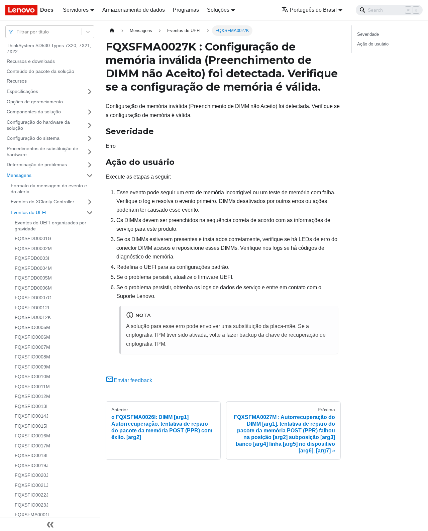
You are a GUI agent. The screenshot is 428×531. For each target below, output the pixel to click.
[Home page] (112, 30)
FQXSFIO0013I (31, 406)
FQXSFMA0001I (32, 514)
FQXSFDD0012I (32, 307)
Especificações (22, 91)
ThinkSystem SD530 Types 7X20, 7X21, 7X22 (49, 48)
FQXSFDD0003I (32, 258)
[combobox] (17, 31)
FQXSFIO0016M (32, 435)
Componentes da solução (34, 111)
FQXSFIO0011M (32, 386)
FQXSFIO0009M (32, 366)
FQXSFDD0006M (33, 288)
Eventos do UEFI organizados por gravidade (50, 225)
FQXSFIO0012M (32, 396)
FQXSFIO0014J (31, 416)
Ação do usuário (373, 43)
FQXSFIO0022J (31, 495)
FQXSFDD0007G (33, 297)
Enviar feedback (133, 380)
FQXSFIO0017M (32, 445)
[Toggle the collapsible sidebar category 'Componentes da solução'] (89, 112)
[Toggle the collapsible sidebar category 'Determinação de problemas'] (89, 165)
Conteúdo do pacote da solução (40, 71)
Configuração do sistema (33, 138)
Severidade (368, 34)
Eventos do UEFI (28, 212)
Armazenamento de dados (133, 10)
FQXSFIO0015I (31, 426)
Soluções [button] (218, 10)
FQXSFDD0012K (33, 317)
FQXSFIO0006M (32, 337)
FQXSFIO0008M (32, 356)
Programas (186, 10)
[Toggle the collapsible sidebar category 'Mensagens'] (89, 175)
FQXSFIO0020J (31, 475)
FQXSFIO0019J (31, 465)
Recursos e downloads (31, 61)
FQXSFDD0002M (33, 248)
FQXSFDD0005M (33, 278)
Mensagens (19, 175)
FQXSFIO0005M (32, 327)
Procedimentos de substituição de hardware (42, 151)
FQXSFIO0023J (31, 505)
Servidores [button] (76, 10)
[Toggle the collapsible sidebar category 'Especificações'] (89, 91)
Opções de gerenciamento (35, 101)
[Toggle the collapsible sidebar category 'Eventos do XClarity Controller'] (89, 202)
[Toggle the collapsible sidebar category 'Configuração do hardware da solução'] (89, 125)
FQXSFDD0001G (33, 238)
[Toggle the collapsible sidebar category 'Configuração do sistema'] (89, 138)
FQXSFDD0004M (33, 268)
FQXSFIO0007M (32, 347)
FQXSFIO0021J (31, 485)
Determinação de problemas (37, 164)
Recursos (17, 81)
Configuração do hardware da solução (38, 125)
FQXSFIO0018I (31, 455)
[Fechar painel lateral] (50, 524)
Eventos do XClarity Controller (42, 201)
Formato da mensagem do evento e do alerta (49, 188)
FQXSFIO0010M (32, 376)
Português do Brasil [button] (313, 10)
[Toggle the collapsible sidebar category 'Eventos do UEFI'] (89, 212)
